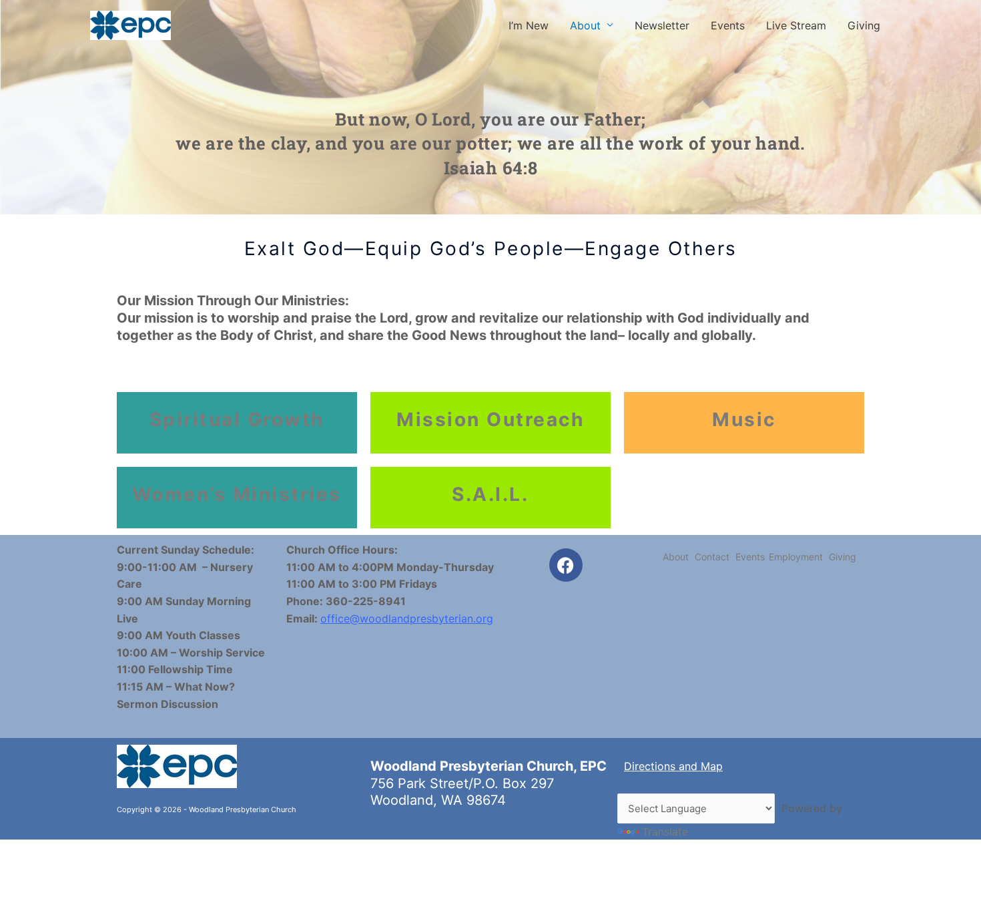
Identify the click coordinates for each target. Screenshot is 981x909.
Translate (665, 831)
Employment (796, 556)
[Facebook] (566, 565)
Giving (864, 25)
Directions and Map (673, 766)
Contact (712, 556)
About (585, 25)
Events (728, 25)
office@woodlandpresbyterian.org (406, 618)
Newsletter (662, 25)
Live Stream (796, 25)
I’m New (529, 25)
